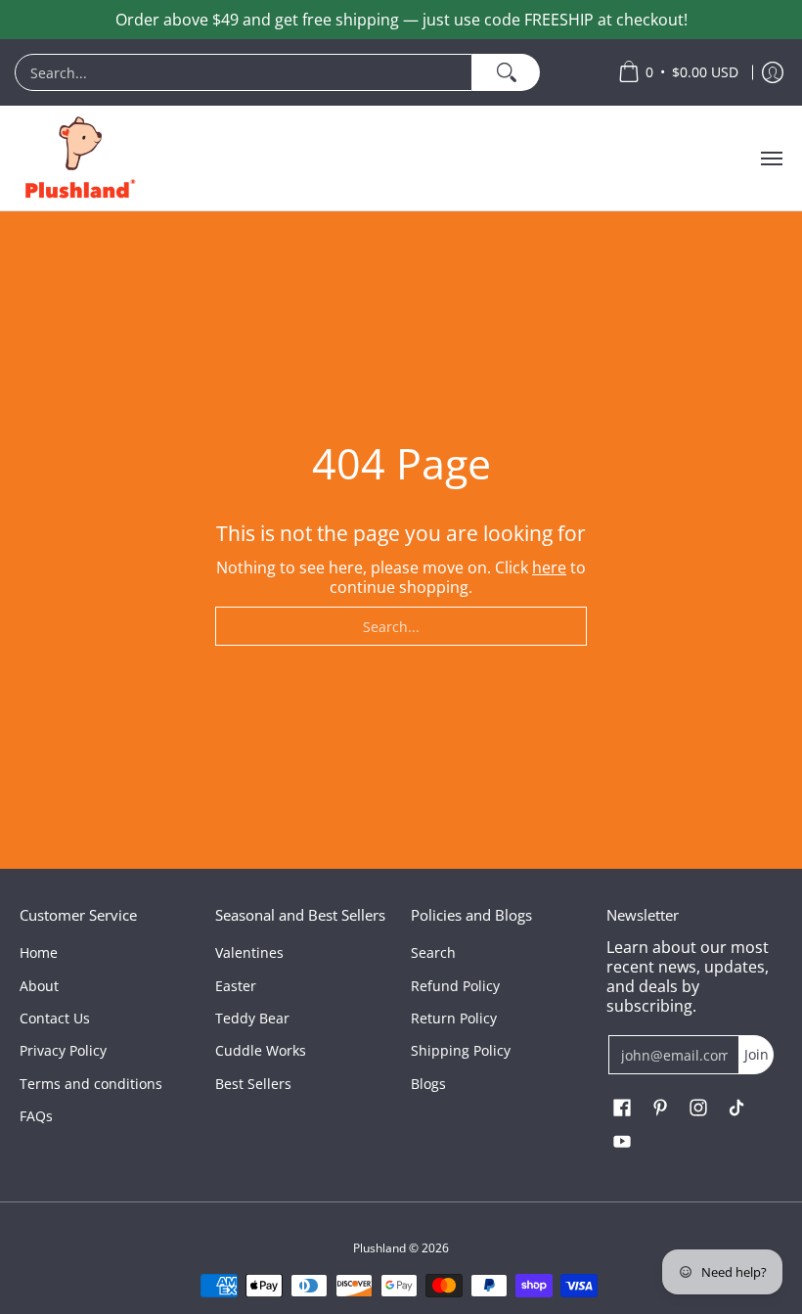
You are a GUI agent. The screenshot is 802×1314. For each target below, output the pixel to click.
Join (756, 1054)
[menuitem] (307, 72)
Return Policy (454, 1018)
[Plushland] (78, 158)
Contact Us (55, 1018)
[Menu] (770, 158)
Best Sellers (253, 1083)
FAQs (36, 1116)
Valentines (249, 952)
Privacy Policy (63, 1050)
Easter (235, 985)
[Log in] (772, 72)
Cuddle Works (260, 1050)
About (39, 985)
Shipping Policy (461, 1050)
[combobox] (243, 72)
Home (39, 952)
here (549, 567)
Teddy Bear (252, 1018)
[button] (622, 1108)
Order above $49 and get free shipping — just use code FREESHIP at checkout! (401, 19)
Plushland (379, 1248)
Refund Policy (455, 985)
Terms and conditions (91, 1083)
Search (433, 952)
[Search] (506, 72)
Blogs (428, 1083)
